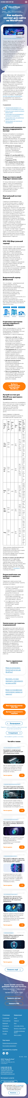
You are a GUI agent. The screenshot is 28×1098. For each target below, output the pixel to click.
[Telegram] (4, 1053)
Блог (15, 1023)
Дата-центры (6, 1020)
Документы (6, 1026)
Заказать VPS (14, 1003)
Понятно (13, 1093)
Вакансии (5, 1023)
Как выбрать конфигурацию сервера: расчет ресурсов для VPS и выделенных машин (13, 751)
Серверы (18, 747)
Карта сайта (17, 1035)
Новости (16, 1020)
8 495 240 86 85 (6, 1069)
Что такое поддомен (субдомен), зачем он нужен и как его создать (13, 787)
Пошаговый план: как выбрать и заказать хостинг (14, 118)
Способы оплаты (19, 1026)
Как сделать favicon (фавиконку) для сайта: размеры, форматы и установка (13, 823)
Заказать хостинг (14, 998)
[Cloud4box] (14, 7)
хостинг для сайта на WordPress (12, 96)
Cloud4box (16, 568)
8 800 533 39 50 (7, 2)
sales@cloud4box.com (7, 1070)
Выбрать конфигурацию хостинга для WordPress (14, 386)
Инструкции (6, 819)
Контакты (5, 1031)
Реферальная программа (10, 1043)
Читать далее (7, 775)
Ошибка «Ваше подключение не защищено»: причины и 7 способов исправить (13, 936)
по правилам (19, 1085)
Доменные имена (7, 784)
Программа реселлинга (9, 1046)
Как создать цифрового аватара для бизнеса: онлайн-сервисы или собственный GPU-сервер (14, 860)
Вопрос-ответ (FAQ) (19, 1028)
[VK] (7, 1053)
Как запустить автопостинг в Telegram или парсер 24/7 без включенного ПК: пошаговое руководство (12, 899)
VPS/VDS (5, 747)
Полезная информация (17, 38)
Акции (15, 1018)
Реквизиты (5, 1028)
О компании (6, 1018)
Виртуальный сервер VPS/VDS (14, 706)
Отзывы (5, 1033)
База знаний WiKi (9, 1081)
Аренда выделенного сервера (14, 712)
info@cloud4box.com (7, 1072)
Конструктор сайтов (8, 38)
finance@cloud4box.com (8, 1074)
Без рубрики (6, 894)
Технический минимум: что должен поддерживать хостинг (14, 108)
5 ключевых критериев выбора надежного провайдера (14, 115)
